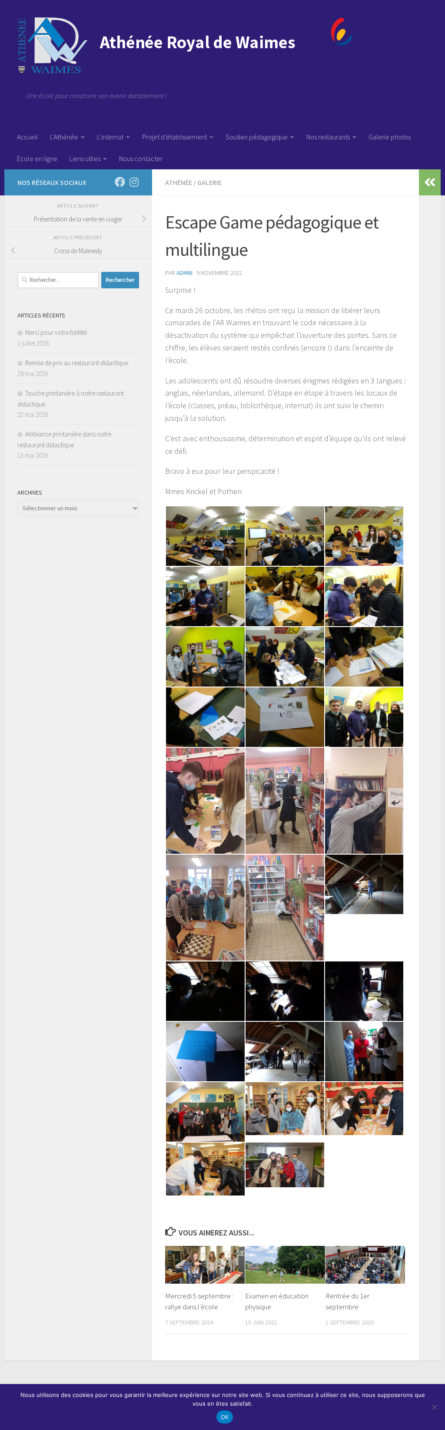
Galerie (209, 182)
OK (225, 1416)
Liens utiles (85, 158)
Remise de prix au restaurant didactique (76, 363)
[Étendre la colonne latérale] (430, 182)
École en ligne (37, 158)
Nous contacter (141, 158)
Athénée (178, 182)
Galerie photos (390, 136)
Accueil (27, 136)
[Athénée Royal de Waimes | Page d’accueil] (184, 45)
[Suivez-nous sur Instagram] (134, 182)
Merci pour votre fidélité (56, 332)
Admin (184, 273)
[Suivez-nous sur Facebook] (120, 182)
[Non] (434, 1407)
